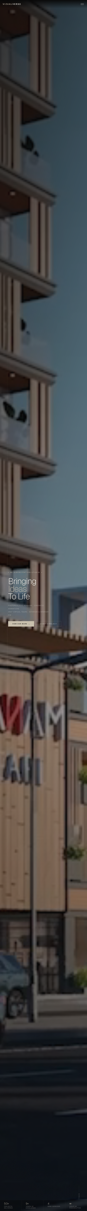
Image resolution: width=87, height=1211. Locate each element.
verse (12, 4)
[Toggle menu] (82, 4)
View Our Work (21, 624)
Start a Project (48, 624)
